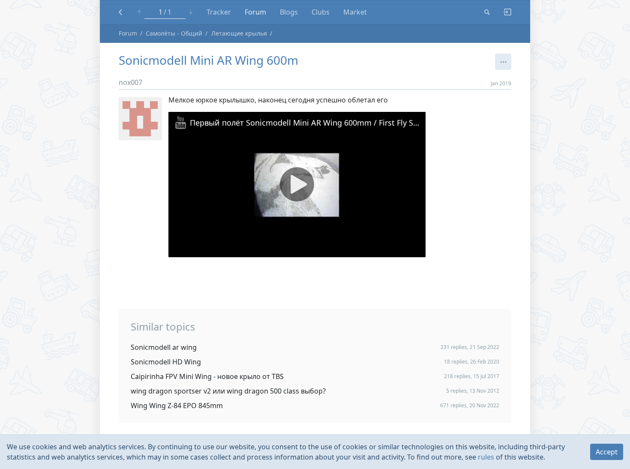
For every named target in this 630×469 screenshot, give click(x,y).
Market (355, 12)
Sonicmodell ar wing (164, 347)
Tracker (219, 12)
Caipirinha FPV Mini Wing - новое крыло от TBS (207, 376)
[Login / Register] (504, 12)
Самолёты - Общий (174, 33)
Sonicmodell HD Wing (166, 362)
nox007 (130, 82)
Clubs (321, 12)
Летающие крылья (239, 33)
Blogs (289, 12)
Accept (607, 452)
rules (486, 457)
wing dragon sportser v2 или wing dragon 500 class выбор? (228, 391)
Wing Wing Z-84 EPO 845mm (177, 405)
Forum (255, 12)
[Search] (487, 12)
